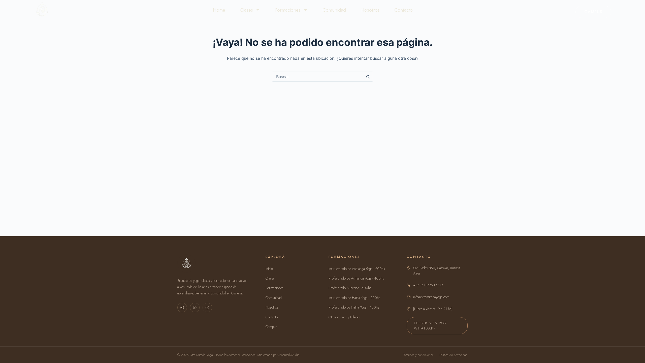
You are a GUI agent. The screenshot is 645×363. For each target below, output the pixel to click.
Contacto (403, 9)
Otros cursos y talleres (344, 317)
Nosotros (370, 9)
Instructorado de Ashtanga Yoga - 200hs (357, 268)
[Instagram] (182, 307)
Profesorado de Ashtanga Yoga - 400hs (356, 278)
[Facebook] (195, 307)
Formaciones (288, 9)
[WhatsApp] (207, 307)
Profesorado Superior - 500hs (350, 287)
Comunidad (334, 9)
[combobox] (317, 77)
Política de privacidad (453, 354)
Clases (246, 9)
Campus (593, 12)
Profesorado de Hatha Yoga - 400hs (354, 307)
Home (219, 9)
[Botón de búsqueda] (368, 76)
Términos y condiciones (418, 354)
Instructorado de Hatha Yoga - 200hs (354, 297)
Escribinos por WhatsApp (430, 325)
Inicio (269, 268)
